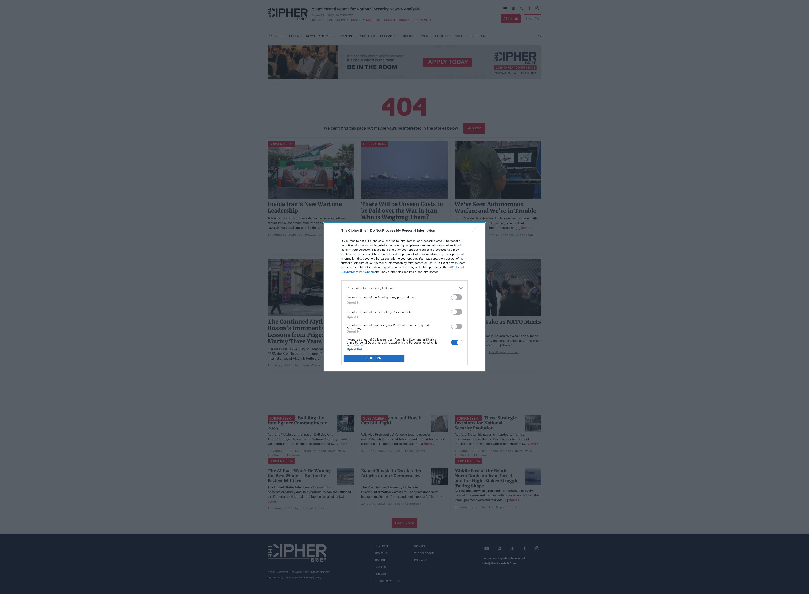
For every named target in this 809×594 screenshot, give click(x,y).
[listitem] (404, 288)
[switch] (456, 297)
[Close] (477, 231)
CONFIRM (374, 358)
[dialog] (404, 297)
